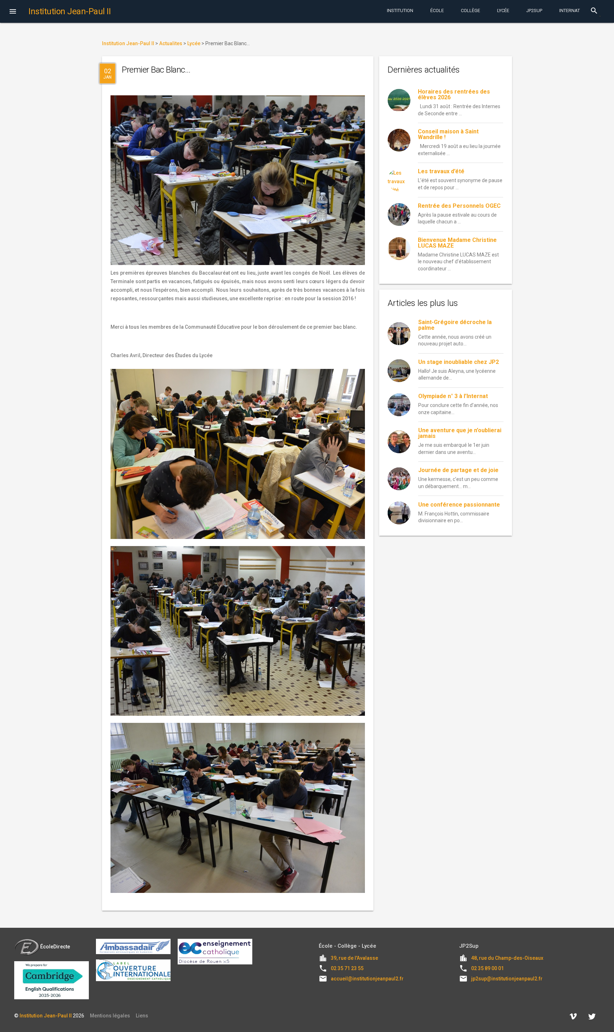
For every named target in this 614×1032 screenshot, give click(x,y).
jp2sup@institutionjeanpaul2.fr (507, 978)
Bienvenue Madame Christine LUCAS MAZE (457, 243)
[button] (12, 12)
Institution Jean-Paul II (46, 1015)
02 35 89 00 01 (487, 968)
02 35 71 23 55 (347, 968)
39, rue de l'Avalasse (354, 958)
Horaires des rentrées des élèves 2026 (454, 94)
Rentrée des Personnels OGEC (459, 205)
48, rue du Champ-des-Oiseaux (507, 958)
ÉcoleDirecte (55, 946)
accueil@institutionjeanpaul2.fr (367, 978)
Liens (142, 1015)
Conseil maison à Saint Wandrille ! (448, 134)
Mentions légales (110, 1015)
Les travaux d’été (441, 171)
